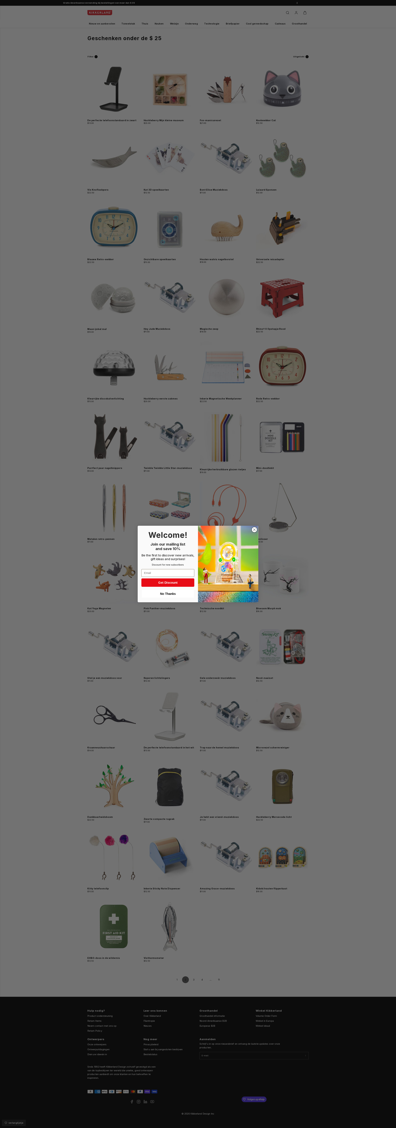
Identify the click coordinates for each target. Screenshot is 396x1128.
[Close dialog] (254, 529)
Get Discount (168, 582)
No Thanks (168, 593)
